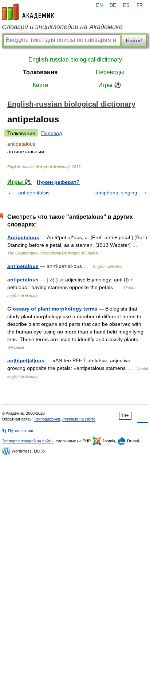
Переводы (110, 72)
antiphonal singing (116, 193)
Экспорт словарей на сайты (28, 441)
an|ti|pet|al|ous (25, 360)
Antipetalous (23, 237)
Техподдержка (47, 419)
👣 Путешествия (17, 431)
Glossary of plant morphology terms (52, 309)
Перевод (51, 133)
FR (140, 5)
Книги (40, 85)
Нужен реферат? (58, 182)
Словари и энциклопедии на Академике (62, 27)
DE (113, 5)
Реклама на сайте (78, 419)
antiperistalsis (34, 193)
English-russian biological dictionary (75, 59)
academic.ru (28, 12)
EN (99, 5)
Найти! (134, 40)
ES (126, 5)
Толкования (40, 72)
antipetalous (23, 266)
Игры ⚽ (109, 85)
